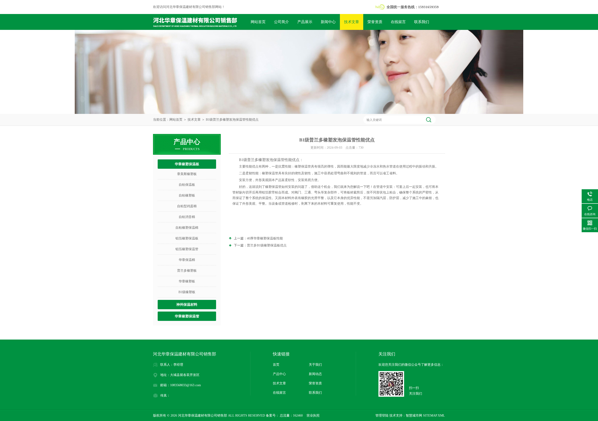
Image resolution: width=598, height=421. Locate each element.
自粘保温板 (187, 184)
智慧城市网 (414, 415)
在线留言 (398, 22)
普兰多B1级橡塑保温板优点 (267, 245)
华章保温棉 (187, 260)
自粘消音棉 (187, 217)
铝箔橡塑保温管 (186, 249)
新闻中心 (328, 22)
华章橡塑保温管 (187, 316)
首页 (276, 364)
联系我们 (421, 22)
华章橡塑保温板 (187, 164)
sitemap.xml (434, 415)
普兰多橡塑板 (187, 270)
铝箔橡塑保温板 (186, 238)
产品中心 (279, 374)
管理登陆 (381, 415)
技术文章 (351, 22)
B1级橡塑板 (186, 292)
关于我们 (315, 364)
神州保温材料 (186, 304)
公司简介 (281, 22)
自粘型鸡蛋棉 (187, 206)
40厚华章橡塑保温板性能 (265, 238)
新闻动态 (315, 374)
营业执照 (313, 415)
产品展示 (304, 22)
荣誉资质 (374, 22)
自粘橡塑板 (187, 195)
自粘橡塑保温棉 (186, 227)
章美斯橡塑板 (187, 174)
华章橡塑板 (187, 281)
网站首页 (258, 22)
